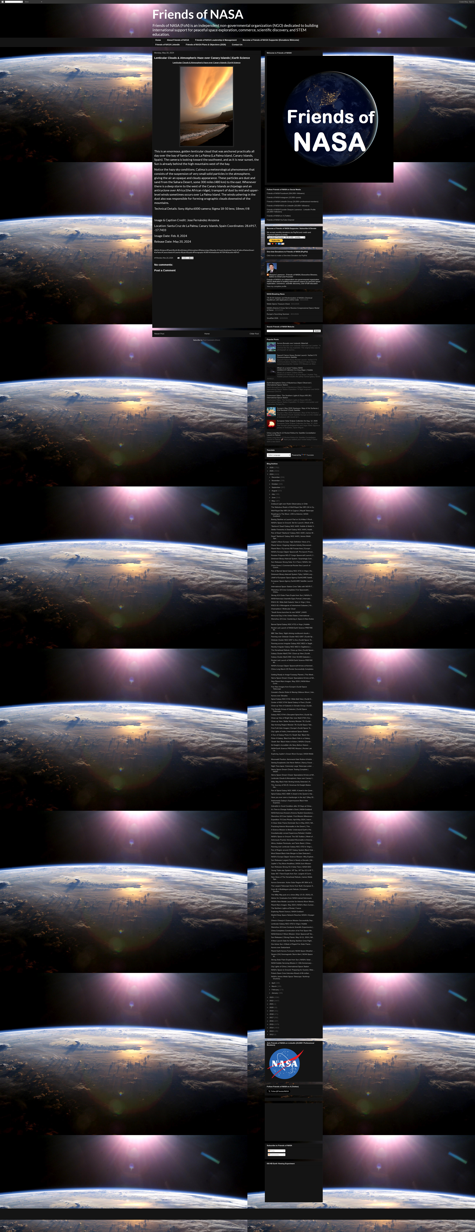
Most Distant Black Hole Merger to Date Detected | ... (292, 853)
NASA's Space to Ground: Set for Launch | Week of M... (293, 523)
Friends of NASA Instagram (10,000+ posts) (284, 197)
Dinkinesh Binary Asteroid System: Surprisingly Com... (292, 559)
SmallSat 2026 (272, 318)
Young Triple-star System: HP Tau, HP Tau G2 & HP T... (292, 870)
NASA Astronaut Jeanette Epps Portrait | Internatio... (291, 599)
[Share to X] (187, 258)
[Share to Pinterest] (192, 258)
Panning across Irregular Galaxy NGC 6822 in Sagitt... (292, 643)
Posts (272, 1151)
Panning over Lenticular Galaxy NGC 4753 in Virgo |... (292, 847)
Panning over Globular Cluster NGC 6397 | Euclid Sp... (292, 637)
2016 (272, 1021)
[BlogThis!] (185, 258)
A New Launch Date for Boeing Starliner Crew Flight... (292, 941)
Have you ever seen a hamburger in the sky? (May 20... (293, 797)
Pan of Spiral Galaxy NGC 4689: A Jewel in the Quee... (292, 790)
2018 (272, 1014)
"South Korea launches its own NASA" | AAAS (289, 612)
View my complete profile (276, 286)
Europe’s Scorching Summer (278, 314)
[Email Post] (178, 258)
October (275, 484)
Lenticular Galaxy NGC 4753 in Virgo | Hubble (289, 924)
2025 (272, 471)
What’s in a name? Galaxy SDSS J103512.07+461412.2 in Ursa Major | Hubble (295, 369)
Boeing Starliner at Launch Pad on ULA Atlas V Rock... (292, 519)
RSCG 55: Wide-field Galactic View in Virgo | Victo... (291, 602)
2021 (272, 1004)
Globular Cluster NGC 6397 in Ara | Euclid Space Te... (292, 640)
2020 (272, 1007)
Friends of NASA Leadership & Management (216, 40)
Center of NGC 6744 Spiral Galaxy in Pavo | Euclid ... (292, 702)
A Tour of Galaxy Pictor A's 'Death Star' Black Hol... (291, 735)
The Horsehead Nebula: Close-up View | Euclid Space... (293, 650)
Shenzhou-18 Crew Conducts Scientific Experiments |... (292, 927)
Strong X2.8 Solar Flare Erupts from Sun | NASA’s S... (292, 595)
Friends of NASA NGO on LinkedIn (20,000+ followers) (288, 206)
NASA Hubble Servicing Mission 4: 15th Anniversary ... (292, 963)
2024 (272, 474)
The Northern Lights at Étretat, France (286, 908)
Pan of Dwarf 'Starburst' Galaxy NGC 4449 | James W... (293, 533)
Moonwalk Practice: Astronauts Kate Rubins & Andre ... (292, 759)
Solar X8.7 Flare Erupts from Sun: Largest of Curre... (291, 874)
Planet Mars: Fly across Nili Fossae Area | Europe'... (291, 548)
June (274, 497)
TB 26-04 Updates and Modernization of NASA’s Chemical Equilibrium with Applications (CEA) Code (289, 299)
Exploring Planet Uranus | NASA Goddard (287, 912)
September (276, 487)
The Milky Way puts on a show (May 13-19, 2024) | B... (292, 895)
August (275, 491)
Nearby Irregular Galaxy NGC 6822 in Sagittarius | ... (291, 647)
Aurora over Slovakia (279, 696)
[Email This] (183, 258)
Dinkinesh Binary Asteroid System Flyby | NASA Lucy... (292, 574)
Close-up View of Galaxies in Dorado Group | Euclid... (292, 706)
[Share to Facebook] (190, 258)
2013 (272, 1031)
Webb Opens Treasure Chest (278, 304)
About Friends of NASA (178, 40)
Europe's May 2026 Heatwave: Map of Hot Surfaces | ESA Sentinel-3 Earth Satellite (298, 409)
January (275, 993)
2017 (272, 1017)
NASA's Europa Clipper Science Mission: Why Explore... (293, 857)
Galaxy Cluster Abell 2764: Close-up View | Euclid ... (291, 653)
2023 (272, 997)
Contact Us (237, 45)
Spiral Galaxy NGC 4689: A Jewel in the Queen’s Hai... (292, 794)
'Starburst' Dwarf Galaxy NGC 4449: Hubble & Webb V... (293, 526)
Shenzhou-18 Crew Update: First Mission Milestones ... (292, 816)
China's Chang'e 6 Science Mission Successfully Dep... (292, 920)
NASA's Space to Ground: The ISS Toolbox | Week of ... (293, 837)
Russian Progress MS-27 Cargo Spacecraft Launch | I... (293, 555)
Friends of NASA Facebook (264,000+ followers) (286, 193)
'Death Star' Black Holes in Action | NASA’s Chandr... (291, 742)
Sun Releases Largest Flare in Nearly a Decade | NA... (292, 860)
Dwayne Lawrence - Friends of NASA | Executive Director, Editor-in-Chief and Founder (293, 276)
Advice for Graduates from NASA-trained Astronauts (291, 898)
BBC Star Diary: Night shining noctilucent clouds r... (291, 633)
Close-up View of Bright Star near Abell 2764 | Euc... (291, 718)
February (275, 990)
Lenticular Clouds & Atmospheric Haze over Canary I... (292, 778)
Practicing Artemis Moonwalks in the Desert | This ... (291, 826)
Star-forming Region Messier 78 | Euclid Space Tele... (292, 725)
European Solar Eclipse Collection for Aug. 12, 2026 (297, 421)
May (273, 501)
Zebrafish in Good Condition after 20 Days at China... (292, 806)
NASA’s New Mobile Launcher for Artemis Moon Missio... (293, 901)
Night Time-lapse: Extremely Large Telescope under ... (292, 766)
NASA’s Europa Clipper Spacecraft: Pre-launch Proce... (292, 552)
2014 (272, 1028)
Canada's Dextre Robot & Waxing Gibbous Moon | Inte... (293, 692)
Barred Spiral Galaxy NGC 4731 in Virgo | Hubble (290, 624)
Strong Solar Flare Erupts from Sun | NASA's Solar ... (292, 960)
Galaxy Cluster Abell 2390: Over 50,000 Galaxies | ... (291, 657)
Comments (274, 1155)
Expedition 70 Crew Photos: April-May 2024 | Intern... (292, 820)
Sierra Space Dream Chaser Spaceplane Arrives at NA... (293, 678)
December (276, 477)
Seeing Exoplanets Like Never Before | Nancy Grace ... (292, 763)
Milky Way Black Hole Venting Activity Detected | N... (291, 782)
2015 (272, 1024)
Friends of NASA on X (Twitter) (279, 216)
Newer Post (159, 333)
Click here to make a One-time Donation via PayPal (287, 255)
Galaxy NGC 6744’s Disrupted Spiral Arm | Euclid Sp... (292, 715)
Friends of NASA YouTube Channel (280, 220)
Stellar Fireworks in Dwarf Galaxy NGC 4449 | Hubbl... (292, 530)
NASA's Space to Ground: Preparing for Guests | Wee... (293, 970)
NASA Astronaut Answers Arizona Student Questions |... (292, 813)
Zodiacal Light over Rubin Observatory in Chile (289, 504)
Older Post (254, 333)
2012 (272, 1034)
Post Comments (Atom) (211, 340)
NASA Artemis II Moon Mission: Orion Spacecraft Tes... (292, 934)
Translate (310, 455)
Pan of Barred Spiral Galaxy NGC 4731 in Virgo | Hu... (292, 571)
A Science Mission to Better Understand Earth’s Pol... (291, 830)
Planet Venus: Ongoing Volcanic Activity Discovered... (292, 545)
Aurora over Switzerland (280, 947)
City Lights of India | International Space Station (289, 731)
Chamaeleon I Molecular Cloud (283, 609)
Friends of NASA (197, 13)
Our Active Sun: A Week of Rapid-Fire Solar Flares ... (291, 944)
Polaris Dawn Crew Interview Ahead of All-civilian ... (291, 973)
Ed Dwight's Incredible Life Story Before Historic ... (290, 745)
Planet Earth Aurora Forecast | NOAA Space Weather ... (293, 951)
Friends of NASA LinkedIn (167, 45)
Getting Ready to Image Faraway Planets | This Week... (293, 675)
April (274, 983)
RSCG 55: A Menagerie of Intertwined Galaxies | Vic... (292, 605)
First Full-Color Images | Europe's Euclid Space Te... (291, 728)
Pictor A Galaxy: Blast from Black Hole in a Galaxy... (291, 738)
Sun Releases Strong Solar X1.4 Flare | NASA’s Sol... (292, 562)
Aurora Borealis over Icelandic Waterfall (292, 343)
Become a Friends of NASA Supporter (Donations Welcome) (271, 40)
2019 (272, 1011)
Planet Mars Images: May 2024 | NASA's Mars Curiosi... (293, 905)
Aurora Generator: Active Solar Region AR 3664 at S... (292, 882)
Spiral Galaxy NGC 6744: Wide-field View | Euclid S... (292, 699)
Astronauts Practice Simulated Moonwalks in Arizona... (292, 840)
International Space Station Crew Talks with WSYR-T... (292, 586)
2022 (272, 1001)
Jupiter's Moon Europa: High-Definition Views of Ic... (291, 542)
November (276, 481)
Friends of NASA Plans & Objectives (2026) (206, 45)
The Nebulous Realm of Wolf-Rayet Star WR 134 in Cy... (293, 507)
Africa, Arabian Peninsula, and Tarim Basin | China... (291, 843)
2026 (272, 468)
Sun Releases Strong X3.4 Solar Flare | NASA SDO (291, 867)
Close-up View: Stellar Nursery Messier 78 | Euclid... (291, 721)
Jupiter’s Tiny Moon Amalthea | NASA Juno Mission (291, 863)
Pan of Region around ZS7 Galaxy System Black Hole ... (293, 850)
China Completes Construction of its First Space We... (292, 931)
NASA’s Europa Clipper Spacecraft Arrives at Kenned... (292, 666)
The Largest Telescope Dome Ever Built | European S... (292, 886)
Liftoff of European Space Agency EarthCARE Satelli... (292, 578)
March (274, 986)
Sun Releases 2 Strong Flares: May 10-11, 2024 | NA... (292, 937)
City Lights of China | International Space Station (290, 966)
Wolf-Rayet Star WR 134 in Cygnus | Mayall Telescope (292, 511)
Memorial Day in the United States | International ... (291, 616)
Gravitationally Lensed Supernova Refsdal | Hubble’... (292, 833)
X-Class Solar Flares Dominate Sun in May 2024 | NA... (292, 823)
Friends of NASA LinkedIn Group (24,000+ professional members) (292, 202)
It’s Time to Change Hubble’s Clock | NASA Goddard (291, 809)
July (273, 494)
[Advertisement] (294, 1121)
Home (158, 40)
